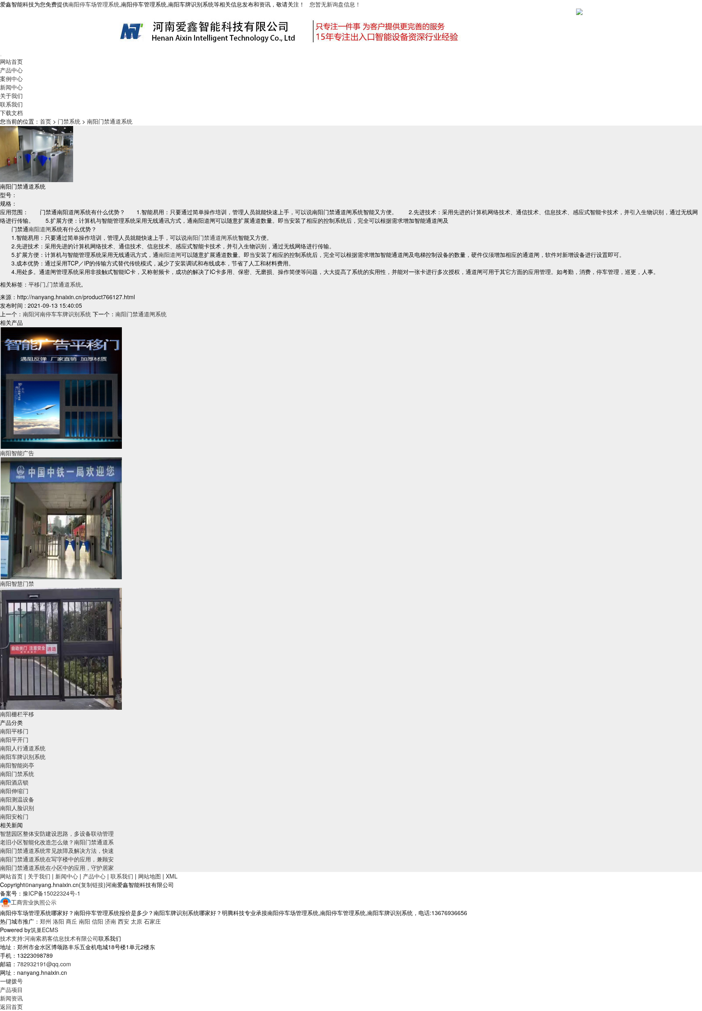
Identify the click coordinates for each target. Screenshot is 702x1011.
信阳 (97, 921)
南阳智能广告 (17, 453)
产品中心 (11, 70)
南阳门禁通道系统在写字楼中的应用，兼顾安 (57, 859)
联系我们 (11, 104)
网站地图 (149, 876)
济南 (110, 921)
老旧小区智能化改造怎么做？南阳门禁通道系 (57, 842)
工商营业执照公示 (33, 902)
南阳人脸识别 (17, 808)
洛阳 (58, 921)
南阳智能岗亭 (17, 765)
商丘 (71, 921)
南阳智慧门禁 (17, 583)
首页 (45, 121)
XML (172, 876)
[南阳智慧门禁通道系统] (61, 517)
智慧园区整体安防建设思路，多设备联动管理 (57, 833)
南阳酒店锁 (14, 782)
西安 (123, 921)
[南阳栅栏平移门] (61, 648)
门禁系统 (69, 121)
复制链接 (92, 885)
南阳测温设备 (17, 799)
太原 (136, 921)
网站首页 (11, 61)
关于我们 (11, 95)
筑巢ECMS (44, 930)
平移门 (37, 284)
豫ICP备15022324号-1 (51, 893)
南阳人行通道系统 (23, 748)
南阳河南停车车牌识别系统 (57, 314)
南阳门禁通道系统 (109, 121)
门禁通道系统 (64, 284)
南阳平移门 (14, 731)
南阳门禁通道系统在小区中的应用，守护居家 (57, 867)
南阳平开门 (14, 739)
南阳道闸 (39, 229)
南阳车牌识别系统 (23, 756)
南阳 (84, 921)
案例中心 (11, 78)
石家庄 (152, 921)
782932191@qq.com (44, 964)
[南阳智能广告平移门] (61, 387)
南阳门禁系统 (17, 774)
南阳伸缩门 (14, 791)
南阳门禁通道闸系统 (212, 237)
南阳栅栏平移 (17, 714)
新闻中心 (11, 87)
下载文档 (11, 113)
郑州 (45, 921)
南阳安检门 (14, 816)
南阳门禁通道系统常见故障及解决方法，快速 (57, 850)
